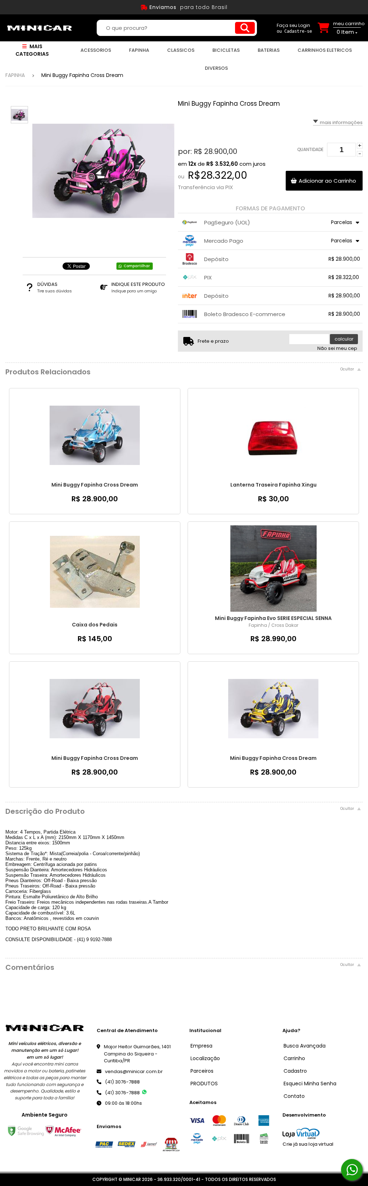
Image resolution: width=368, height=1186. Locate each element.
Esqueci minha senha (310, 1083)
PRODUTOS (204, 1083)
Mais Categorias (32, 50)
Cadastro (295, 1071)
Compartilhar (137, 266)
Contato (294, 1096)
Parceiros (201, 1071)
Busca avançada (305, 1045)
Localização (205, 1058)
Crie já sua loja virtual (308, 1144)
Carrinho (294, 1058)
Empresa (201, 1045)
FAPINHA (15, 75)
